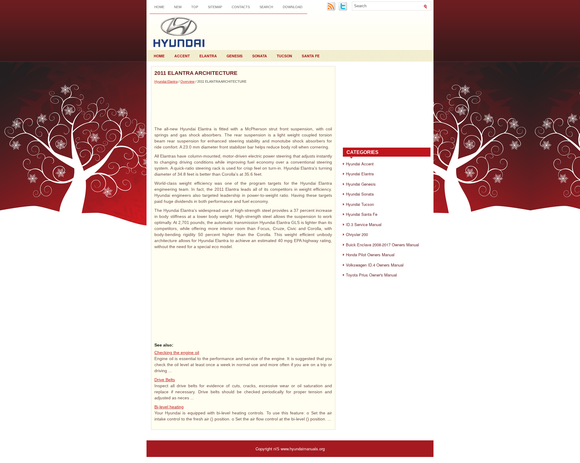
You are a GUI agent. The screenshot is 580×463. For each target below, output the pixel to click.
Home (159, 7)
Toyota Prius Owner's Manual (371, 275)
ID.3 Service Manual (364, 224)
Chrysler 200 (357, 234)
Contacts (241, 7)
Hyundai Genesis (361, 184)
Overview (187, 81)
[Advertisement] (243, 105)
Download (292, 7)
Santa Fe (311, 56)
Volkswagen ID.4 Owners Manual (375, 265)
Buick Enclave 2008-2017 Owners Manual (382, 244)
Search (266, 7)
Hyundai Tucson (360, 204)
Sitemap (215, 7)
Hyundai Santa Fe (361, 214)
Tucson (284, 56)
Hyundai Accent (360, 164)
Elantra (208, 56)
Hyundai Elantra (166, 81)
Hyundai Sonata (360, 194)
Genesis (235, 56)
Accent (182, 56)
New (178, 7)
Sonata (259, 56)
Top (194, 7)
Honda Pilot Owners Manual (370, 254)
